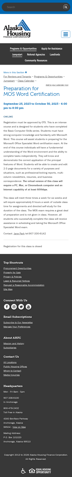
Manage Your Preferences (16, 326)
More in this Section (14, 72)
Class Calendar (26, 80)
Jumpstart (17, 54)
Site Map (7, 289)
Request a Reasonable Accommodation (23, 285)
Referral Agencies (36, 54)
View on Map (19, 427)
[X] (21, 306)
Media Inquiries (11, 374)
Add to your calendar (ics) (57, 85)
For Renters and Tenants (17, 76)
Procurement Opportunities (17, 268)
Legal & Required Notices (16, 280)
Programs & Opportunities (23, 48)
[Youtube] (28, 306)
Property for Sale (12, 272)
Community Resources (36, 60)
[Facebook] (6, 306)
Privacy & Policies (12, 276)
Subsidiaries (9, 347)
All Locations (10, 362)
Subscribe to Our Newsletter (18, 322)
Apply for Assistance (51, 48)
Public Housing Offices (15, 366)
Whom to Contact (12, 370)
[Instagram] (14, 306)
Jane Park (19, 233)
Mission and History (13, 343)
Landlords (55, 54)
